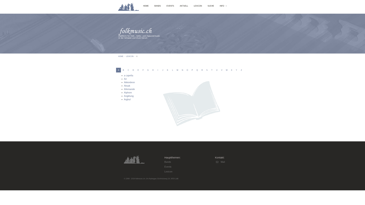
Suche (211, 6)
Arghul (127, 99)
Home (146, 6)
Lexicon (198, 6)
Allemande (129, 89)
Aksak (127, 86)
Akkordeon (129, 82)
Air (125, 79)
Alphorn (128, 92)
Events (170, 6)
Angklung (129, 96)
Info (222, 6)
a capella (128, 75)
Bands (157, 6)
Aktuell (184, 6)
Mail (223, 162)
